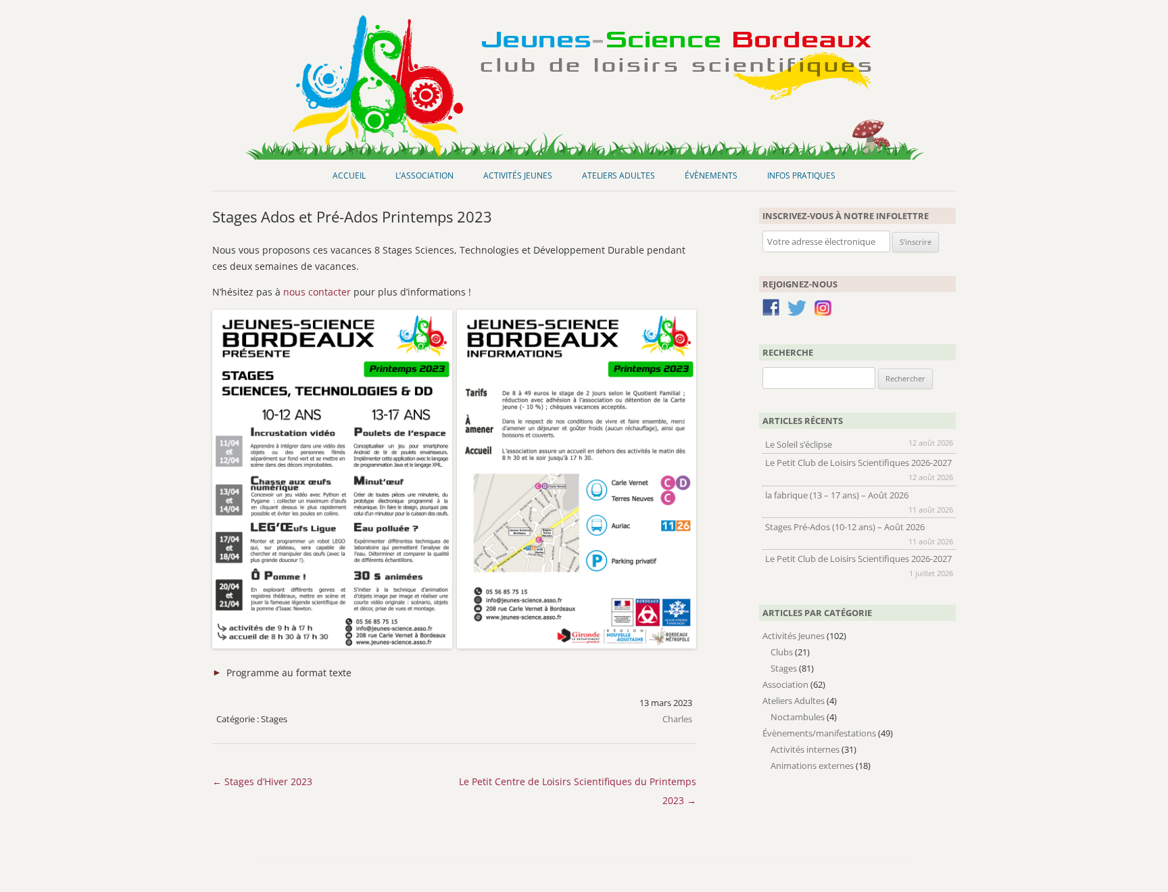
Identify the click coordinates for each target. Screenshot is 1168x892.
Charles (677, 719)
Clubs (782, 652)
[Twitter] (796, 310)
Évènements (711, 175)
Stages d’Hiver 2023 (262, 781)
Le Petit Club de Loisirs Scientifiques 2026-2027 (858, 462)
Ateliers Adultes (618, 175)
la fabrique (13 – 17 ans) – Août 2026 (836, 495)
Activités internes (805, 749)
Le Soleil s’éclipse (798, 444)
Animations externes (812, 765)
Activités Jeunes (517, 175)
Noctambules (798, 717)
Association (785, 684)
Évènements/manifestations (819, 733)
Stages (274, 719)
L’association (424, 175)
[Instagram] (822, 312)
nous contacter (317, 291)
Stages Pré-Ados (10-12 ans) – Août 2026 (845, 527)
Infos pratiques (801, 175)
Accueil (349, 175)
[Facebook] (770, 310)
